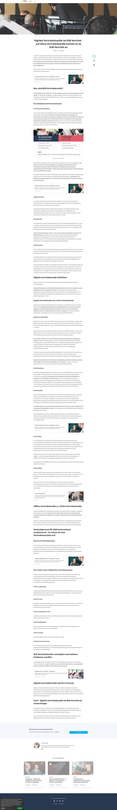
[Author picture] (37, 745)
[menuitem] (24, 2)
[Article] (34, 768)
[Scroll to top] (94, 56)
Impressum (55, 803)
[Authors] (26, 764)
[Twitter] (94, 60)
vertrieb (55, 50)
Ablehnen (3, 808)
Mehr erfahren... (8, 808)
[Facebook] (94, 64)
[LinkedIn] (59, 801)
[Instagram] (57, 801)
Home (30, 2)
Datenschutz (61, 803)
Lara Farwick (44, 743)
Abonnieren (78, 732)
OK (19, 808)
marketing (27, 777)
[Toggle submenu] (34, 2)
